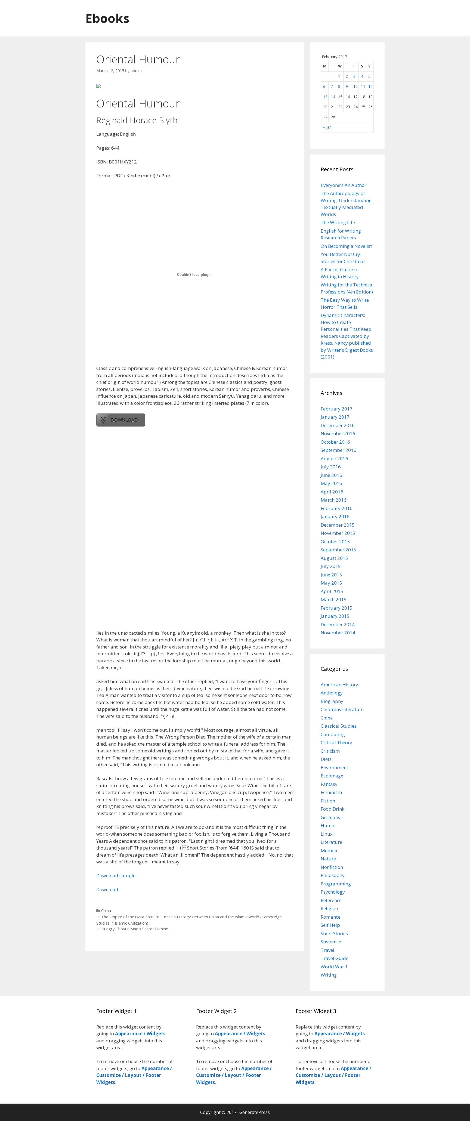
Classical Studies (339, 726)
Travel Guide (334, 958)
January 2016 (335, 516)
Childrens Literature (342, 709)
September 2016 (338, 450)
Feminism (331, 792)
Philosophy (333, 875)
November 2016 (338, 433)
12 (370, 86)
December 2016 (338, 425)
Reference (331, 900)
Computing (333, 734)
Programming (336, 884)
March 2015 (334, 599)
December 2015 (338, 525)
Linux (327, 834)
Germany (331, 817)
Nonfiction (332, 867)
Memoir (329, 850)
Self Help (330, 925)
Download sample (115, 875)
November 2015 (338, 533)
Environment (334, 767)
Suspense (331, 941)
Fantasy (329, 784)
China (106, 910)
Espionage (332, 776)
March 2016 (334, 500)
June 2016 (331, 475)
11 (363, 86)
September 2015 (338, 549)
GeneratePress (254, 1112)
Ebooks (107, 18)
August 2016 (334, 458)
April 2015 (332, 591)
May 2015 (331, 583)
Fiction (328, 801)
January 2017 (335, 417)
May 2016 (331, 483)
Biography (332, 701)
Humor (328, 825)
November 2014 (338, 632)
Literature (331, 842)
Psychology (333, 892)
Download (107, 889)
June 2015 (331, 575)
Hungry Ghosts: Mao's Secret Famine (134, 928)
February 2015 (336, 608)
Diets (326, 759)
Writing (329, 975)
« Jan (327, 127)
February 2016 (336, 508)
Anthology (332, 693)
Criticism (330, 751)
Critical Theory (336, 742)
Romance (331, 917)
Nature (328, 859)
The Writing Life (338, 222)
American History (339, 684)
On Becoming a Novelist (346, 246)
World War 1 (334, 966)
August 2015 (334, 558)
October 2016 (335, 442)
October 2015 (335, 541)
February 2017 (336, 409)
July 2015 (331, 566)
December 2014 (338, 624)
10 (355, 86)
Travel (327, 950)
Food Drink (332, 809)
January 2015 (335, 616)
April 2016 (332, 492)
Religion (329, 908)
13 (325, 96)
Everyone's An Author (343, 185)
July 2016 (331, 467)
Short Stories (334, 933)
